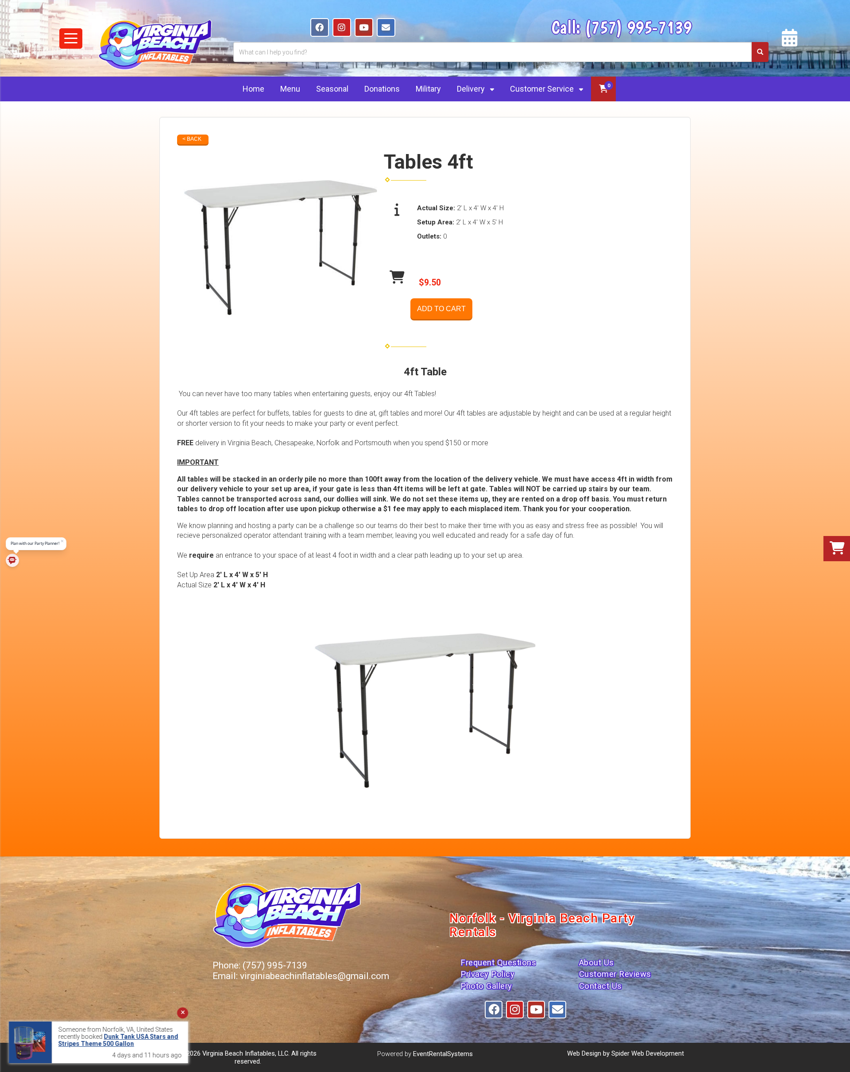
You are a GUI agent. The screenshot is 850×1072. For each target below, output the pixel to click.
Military (428, 88)
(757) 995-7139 (638, 27)
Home (253, 88)
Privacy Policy (487, 974)
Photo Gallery (486, 986)
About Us (596, 963)
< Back (191, 139)
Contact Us (600, 986)
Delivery (472, 88)
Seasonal (332, 88)
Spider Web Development (647, 1053)
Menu (290, 88)
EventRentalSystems (443, 1054)
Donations (382, 88)
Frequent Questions (498, 963)
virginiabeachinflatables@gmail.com (314, 976)
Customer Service (543, 88)
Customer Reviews (615, 974)
